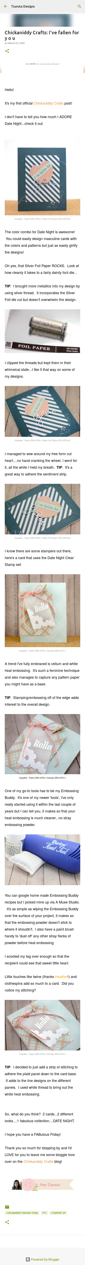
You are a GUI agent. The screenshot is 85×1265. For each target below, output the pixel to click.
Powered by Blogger (45, 1259)
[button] (7, 51)
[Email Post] (7, 1208)
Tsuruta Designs (23, 6)
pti (44, 1213)
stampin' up (58, 1213)
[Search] (79, 6)
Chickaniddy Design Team (22, 1213)
